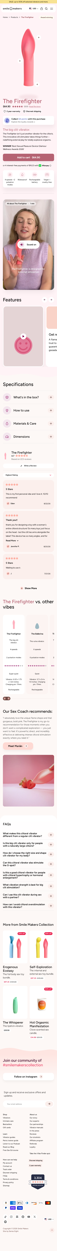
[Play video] (23, 336)
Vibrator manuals (36, 1127)
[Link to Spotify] (5, 1221)
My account (7, 1163)
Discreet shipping (10, 1173)
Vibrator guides (9, 1137)
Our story (33, 1118)
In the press (34, 1131)
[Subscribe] (49, 1104)
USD (34, 9)
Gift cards (7, 1127)
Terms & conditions (10, 1179)
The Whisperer (13, 1022)
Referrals (33, 1144)
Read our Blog (8, 1147)
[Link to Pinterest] (22, 1216)
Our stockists (35, 1137)
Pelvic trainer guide (10, 1140)
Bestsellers (7, 1124)
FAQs (5, 1176)
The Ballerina (37, 634)
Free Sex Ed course (10, 1150)
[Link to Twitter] (34, 1216)
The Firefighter (14, 634)
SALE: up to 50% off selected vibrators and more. (28, 2)
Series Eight (14, 1231)
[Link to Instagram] (11, 1216)
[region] (28, 336)
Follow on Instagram (26, 1076)
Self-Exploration (41, 967)
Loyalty (32, 1147)
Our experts (34, 1121)
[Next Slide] (51, 300)
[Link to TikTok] (5, 1216)
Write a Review (33, 466)
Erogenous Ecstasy (10, 968)
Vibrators (6, 1118)
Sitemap (6, 1186)
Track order (7, 1169)
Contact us (7, 1166)
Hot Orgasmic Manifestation (39, 1024)
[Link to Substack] (17, 1216)
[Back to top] (52, 1230)
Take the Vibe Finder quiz (40, 1153)
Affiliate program (36, 1140)
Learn (5, 1134)
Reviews (33, 1134)
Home (5, 17)
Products (14, 17)
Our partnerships (36, 1124)
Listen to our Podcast (11, 1144)
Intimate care (8, 1121)
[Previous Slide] (44, 300)
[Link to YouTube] (28, 1216)
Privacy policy (8, 1182)
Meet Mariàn (15, 746)
